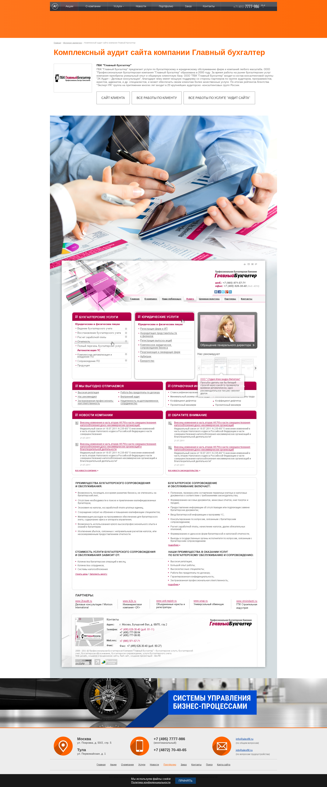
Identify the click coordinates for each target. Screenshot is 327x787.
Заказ (184, 764)
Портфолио (170, 764)
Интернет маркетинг (72, 43)
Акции (113, 764)
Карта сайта (223, 764)
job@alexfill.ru (244, 750)
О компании (127, 764)
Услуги (141, 764)
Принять (185, 780)
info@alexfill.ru (244, 738)
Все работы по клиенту (157, 97)
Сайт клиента (113, 97)
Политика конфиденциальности (151, 782)
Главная (57, 43)
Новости (154, 764)
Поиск (209, 764)
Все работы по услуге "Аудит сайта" (219, 97)
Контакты (196, 764)
